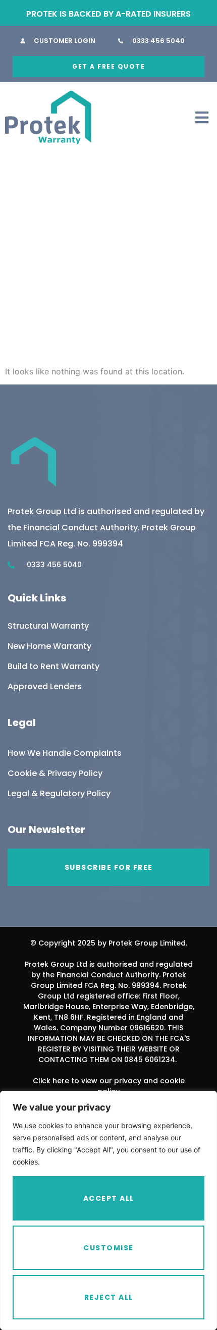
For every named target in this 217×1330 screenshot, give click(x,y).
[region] (108, 1210)
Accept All (108, 1198)
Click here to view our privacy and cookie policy (109, 1086)
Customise (108, 1248)
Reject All (108, 1297)
